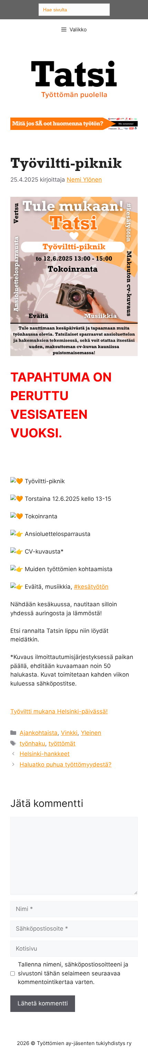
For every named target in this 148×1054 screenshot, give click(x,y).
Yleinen (91, 732)
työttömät (62, 743)
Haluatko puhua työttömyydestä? (66, 764)
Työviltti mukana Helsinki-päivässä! (59, 711)
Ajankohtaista (38, 732)
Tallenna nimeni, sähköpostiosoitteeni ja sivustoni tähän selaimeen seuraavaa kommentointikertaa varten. (73, 973)
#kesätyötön (91, 586)
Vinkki (69, 732)
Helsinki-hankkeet (45, 753)
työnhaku (32, 743)
